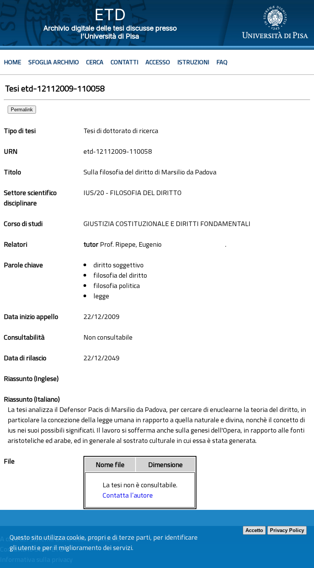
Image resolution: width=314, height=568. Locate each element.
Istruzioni (193, 62)
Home (12, 62)
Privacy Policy (287, 530)
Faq (221, 62)
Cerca (94, 62)
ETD (110, 14)
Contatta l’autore (128, 495)
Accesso (158, 62)
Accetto (254, 530)
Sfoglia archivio (53, 62)
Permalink (22, 109)
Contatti (124, 62)
